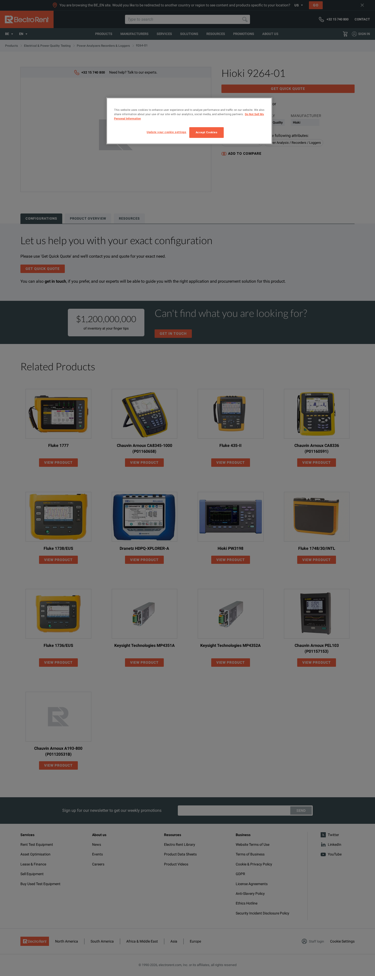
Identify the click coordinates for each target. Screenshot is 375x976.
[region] (189, 121)
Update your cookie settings (166, 132)
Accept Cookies (207, 132)
